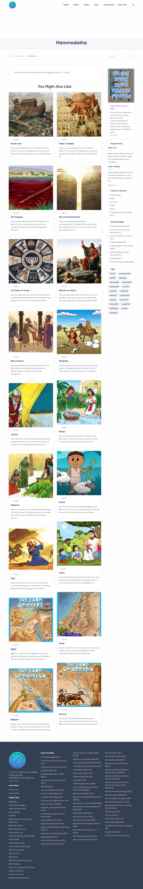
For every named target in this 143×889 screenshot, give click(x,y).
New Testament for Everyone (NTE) (118, 791)
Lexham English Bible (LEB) (83, 777)
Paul (13, 578)
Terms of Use (14, 790)
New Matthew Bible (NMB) (115, 760)
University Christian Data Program (22, 836)
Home (11, 56)
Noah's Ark (16, 143)
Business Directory (16, 874)
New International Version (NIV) (85, 836)
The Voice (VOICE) (112, 815)
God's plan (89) (114, 286)
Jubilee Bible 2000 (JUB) (82, 770)
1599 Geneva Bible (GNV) (119, 226)
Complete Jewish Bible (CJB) (52, 797)
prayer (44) (113, 300)
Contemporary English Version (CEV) (55, 801)
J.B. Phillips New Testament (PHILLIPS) (87, 766)
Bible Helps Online (16, 825)
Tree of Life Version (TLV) (114, 819)
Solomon (15, 505)
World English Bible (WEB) (114, 822)
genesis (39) (123, 278)
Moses (62, 431)
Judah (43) (113, 291)
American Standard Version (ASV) (54, 767)
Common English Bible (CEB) (51, 794)
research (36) (125, 304)
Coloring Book (109, 5)
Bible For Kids (14, 853)
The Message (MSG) (112, 812)
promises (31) (124, 300)
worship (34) (113, 313)
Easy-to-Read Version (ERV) (51, 820)
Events (86, 5)
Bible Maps (13, 802)
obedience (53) (125, 295)
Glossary (20, 56)
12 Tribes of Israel (20, 290)
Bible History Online (16, 850)
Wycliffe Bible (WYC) (113, 832)
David (62, 502)
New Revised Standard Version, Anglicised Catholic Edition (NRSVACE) (117, 785)
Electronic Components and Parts (22, 867)
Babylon (15, 719)
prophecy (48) (114, 304)
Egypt (14, 649)
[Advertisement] (71, 23)
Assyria (62, 714)
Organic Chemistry (16, 871)
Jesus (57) (126, 286)
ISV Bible (12, 816)
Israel (61, 643)
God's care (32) (114, 282)
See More (113, 135)
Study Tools (122, 5)
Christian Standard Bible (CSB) (121, 262)
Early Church (17, 361)
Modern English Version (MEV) (84, 784)
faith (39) (112, 278)
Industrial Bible (14, 812)
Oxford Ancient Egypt (17, 805)
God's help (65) (127, 282)
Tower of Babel (66, 143)
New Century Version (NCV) (83, 816)
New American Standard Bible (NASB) (87, 803)
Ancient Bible (14, 839)
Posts (96, 5)
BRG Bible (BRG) (116, 258)
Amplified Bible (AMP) (118, 242)
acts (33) (112, 273)
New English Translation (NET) (84, 820)
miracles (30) (124, 291)
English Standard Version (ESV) (52, 824)
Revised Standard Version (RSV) (117, 802)
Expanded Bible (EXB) (49, 837)
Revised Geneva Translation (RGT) (118, 798)
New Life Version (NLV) (113, 753)
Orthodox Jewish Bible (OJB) (116, 795)
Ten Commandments (69, 217)
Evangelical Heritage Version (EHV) (54, 833)
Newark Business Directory (19, 878)
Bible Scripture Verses (17, 829)
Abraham (63, 361)
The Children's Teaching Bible (26, 772)
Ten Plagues (17, 217)
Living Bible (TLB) (79, 780)
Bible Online (13, 857)
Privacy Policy (14, 793)
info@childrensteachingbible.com (21, 778)
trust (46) (124, 308)
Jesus (62, 572)
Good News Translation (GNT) (52, 844)
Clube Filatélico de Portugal (19, 846)
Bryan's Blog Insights (17, 843)
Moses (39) (113, 295)
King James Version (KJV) (83, 773)
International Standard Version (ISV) (87, 763)
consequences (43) (125, 273)
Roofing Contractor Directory (20, 860)
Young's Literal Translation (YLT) (117, 835)
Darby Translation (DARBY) (51, 804)
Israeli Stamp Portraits (17, 809)
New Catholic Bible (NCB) (82, 813)
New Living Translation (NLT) (116, 756)
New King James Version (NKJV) (85, 840)
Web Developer (14, 864)
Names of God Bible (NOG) (83, 793)
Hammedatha (32, 56)
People (65, 5)
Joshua (14, 434)
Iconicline (16, 780)
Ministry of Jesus (67, 290)
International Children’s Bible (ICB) (86, 759)
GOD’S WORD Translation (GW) (53, 840)
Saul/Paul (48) (114, 308)
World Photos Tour (16, 832)
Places (76, 5)
